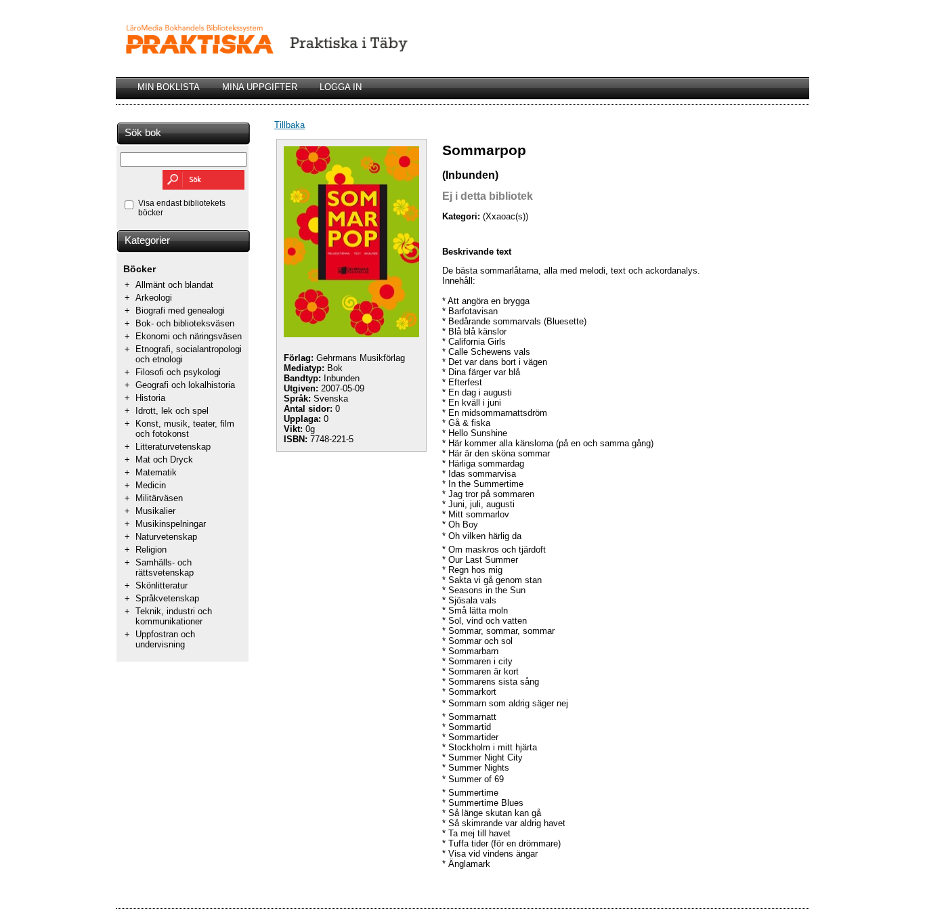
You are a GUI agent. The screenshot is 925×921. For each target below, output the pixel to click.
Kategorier (147, 240)
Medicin (150, 485)
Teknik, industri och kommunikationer (173, 616)
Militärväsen (159, 498)
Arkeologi (153, 298)
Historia (150, 398)
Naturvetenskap (166, 537)
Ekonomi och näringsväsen (188, 336)
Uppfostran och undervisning (165, 639)
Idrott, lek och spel (172, 411)
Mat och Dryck (164, 459)
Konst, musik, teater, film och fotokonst (184, 429)
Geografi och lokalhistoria (185, 385)
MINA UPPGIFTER (259, 87)
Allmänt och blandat (174, 285)
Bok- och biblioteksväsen (184, 323)
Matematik (156, 472)
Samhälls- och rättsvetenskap (164, 567)
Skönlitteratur (161, 585)
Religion (151, 549)
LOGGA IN (341, 87)
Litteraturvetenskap (173, 447)
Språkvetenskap (167, 598)
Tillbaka (289, 125)
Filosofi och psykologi (178, 372)
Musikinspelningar (170, 524)
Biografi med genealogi (180, 310)
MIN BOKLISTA (168, 87)
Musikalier (155, 511)
